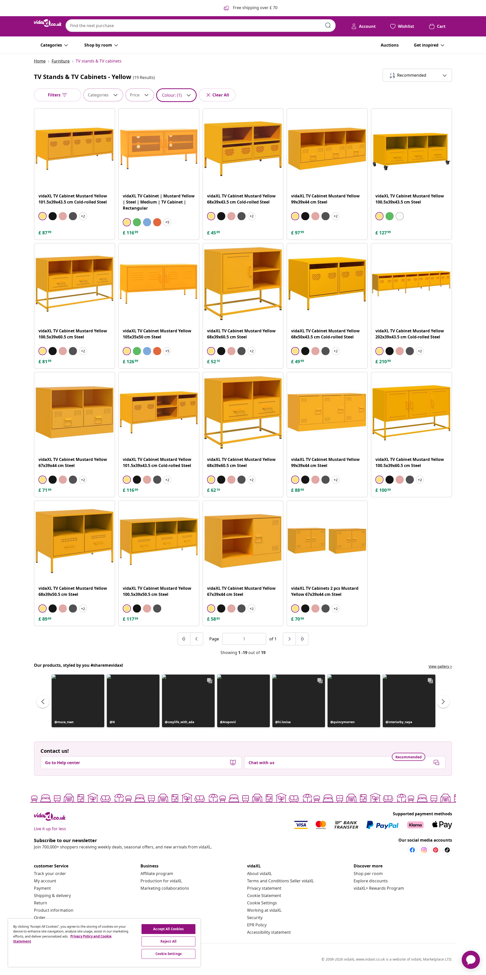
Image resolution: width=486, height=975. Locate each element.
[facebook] (412, 849)
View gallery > (440, 666)
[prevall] (184, 639)
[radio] (42, 216)
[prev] (197, 639)
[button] (78, 701)
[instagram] (424, 849)
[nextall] (302, 639)
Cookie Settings (262, 903)
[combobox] (201, 25)
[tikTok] (447, 849)
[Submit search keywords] (328, 25)
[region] (104, 943)
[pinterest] (435, 849)
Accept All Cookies (168, 929)
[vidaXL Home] (48, 23)
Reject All (168, 941)
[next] (289, 639)
